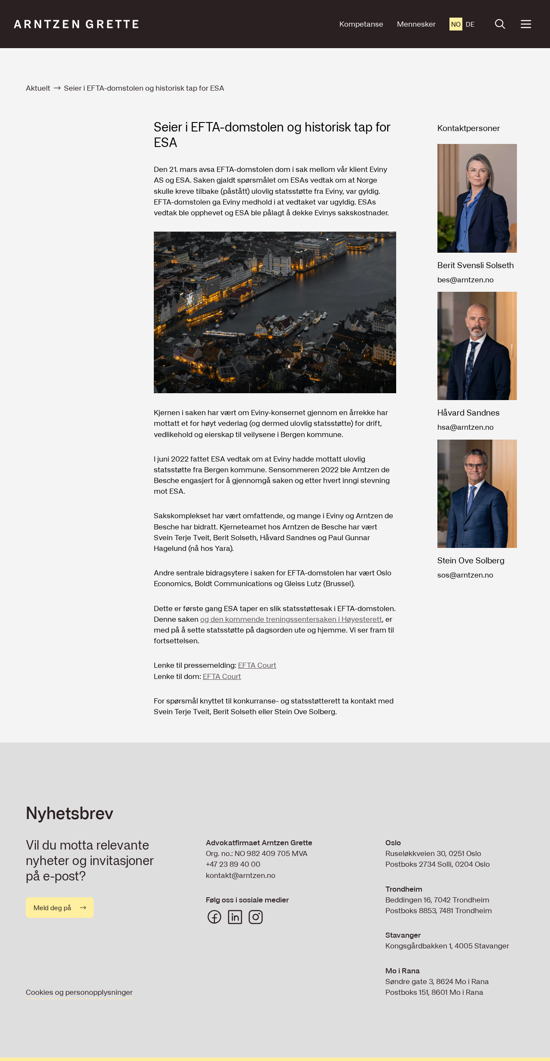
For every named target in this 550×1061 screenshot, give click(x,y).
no (456, 24)
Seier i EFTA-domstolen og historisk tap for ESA (144, 88)
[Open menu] (526, 24)
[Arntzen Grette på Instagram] (255, 917)
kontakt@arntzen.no (240, 875)
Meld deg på (52, 907)
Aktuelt (38, 88)
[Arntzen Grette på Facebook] (214, 917)
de (470, 24)
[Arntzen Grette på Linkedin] (235, 917)
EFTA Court (257, 665)
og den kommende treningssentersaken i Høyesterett (291, 619)
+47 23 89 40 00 (233, 864)
